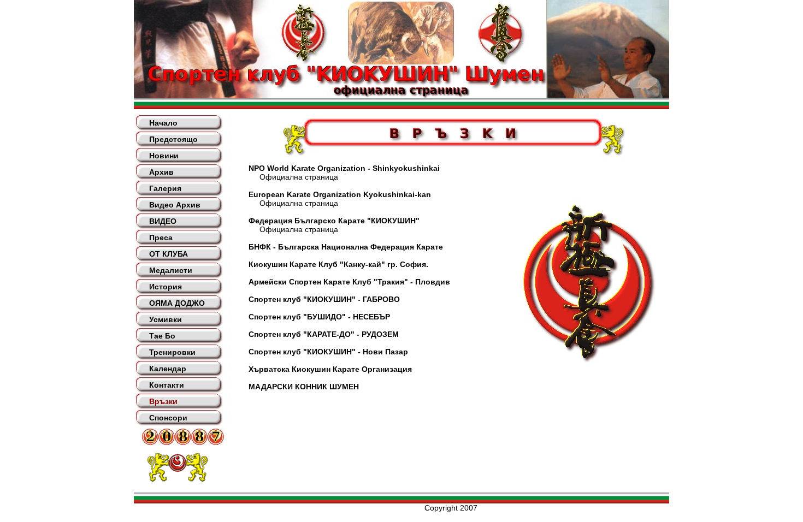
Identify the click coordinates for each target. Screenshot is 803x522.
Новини (164, 155)
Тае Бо (162, 335)
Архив (161, 172)
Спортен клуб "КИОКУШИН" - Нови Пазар (328, 351)
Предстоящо (173, 139)
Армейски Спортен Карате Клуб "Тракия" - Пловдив (349, 281)
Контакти (166, 385)
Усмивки (165, 319)
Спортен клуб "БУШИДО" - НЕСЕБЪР (319, 316)
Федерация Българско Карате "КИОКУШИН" (334, 220)
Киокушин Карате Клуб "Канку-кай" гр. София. (338, 264)
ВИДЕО (162, 221)
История (165, 286)
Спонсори (168, 417)
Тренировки (172, 352)
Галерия (165, 188)
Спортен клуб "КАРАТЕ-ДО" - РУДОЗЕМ (324, 334)
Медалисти (170, 270)
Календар (167, 368)
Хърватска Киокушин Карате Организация (330, 369)
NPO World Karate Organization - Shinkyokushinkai (344, 168)
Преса (161, 237)
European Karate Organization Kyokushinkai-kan (340, 194)
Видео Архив (174, 204)
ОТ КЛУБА (168, 254)
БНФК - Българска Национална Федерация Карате (346, 246)
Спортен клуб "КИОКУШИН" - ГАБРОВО (324, 299)
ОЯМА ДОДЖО (177, 303)
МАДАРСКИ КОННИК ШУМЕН (304, 386)
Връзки (163, 401)
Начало (163, 122)
